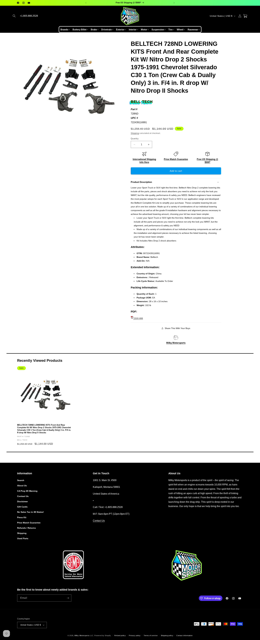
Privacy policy (135, 635)
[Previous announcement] (86, 3)
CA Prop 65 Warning (27, 491)
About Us (22, 485)
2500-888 (138, 318)
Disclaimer (22, 501)
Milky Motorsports (176, 342)
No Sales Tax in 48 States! (30, 512)
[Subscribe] (68, 598)
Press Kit (21, 517)
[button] (14, 16)
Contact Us (23, 496)
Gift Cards (22, 507)
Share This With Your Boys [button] (177, 328)
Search (20, 480)
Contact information (184, 635)
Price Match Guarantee (176, 159)
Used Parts (22, 538)
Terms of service (151, 635)
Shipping (135, 133)
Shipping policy (167, 635)
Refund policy (120, 635)
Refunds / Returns (26, 528)
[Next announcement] (174, 3)
